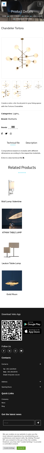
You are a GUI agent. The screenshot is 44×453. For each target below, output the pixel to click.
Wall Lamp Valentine (11, 202)
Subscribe (38, 422)
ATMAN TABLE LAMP (12, 233)
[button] (22, 364)
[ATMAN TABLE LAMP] (12, 219)
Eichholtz (12, 119)
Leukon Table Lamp (11, 263)
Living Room (37, 16)
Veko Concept (15, 16)
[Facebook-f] (4, 351)
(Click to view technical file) (12, 158)
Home (4, 16)
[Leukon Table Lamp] (11, 249)
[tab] (13, 142)
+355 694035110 (12, 372)
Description (31, 143)
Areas (26, 16)
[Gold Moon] (12, 280)
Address (4, 382)
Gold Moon (12, 294)
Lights (16, 114)
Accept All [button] (21, 448)
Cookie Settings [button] (9, 448)
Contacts (5, 364)
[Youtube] (21, 351)
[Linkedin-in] (9, 351)
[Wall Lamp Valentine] (11, 188)
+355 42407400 (11, 369)
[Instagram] (15, 351)
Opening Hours (7, 387)
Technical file (13, 143)
